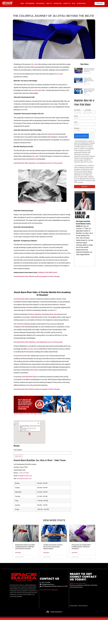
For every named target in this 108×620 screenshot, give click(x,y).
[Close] (38, 423)
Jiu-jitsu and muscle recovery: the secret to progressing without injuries (53, 546)
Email (75, 122)
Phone (76, 116)
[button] (29, 433)
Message (76, 128)
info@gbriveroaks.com (25, 475)
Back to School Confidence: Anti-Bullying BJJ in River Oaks (89, 80)
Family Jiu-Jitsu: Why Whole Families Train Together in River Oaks (89, 91)
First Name (77, 110)
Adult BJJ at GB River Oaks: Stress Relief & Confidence (89, 70)
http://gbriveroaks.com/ (24, 478)
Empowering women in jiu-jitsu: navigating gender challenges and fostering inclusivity (25, 546)
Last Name (88, 110)
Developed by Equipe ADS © (56, 611)
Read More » (18, 552)
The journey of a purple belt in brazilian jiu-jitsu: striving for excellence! (81, 546)
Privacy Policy (74, 606)
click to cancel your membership (49, 590)
